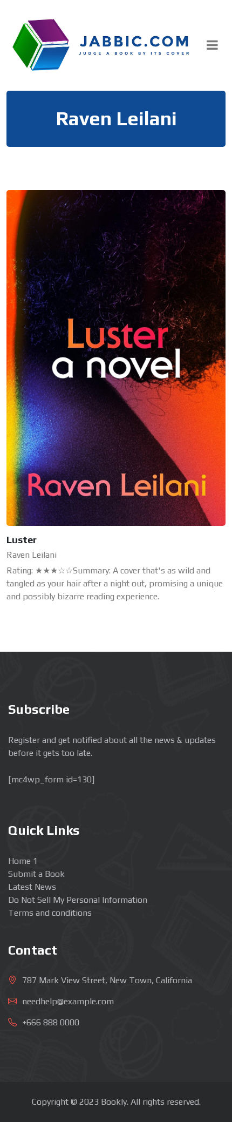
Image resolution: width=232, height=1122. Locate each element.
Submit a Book (36, 874)
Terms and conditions (50, 913)
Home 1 (23, 861)
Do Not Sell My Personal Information (77, 900)
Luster (21, 539)
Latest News (32, 887)
